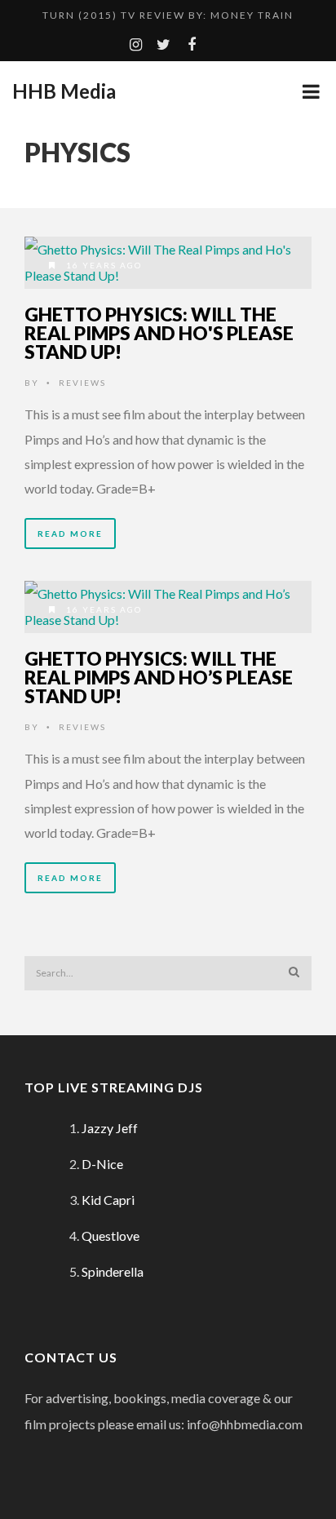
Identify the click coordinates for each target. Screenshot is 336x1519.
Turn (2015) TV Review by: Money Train (168, 15)
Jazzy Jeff (110, 1128)
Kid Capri (108, 1199)
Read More (70, 533)
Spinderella (113, 1271)
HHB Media (64, 91)
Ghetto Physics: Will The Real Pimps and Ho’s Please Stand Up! (158, 677)
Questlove (110, 1235)
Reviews (82, 383)
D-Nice (102, 1163)
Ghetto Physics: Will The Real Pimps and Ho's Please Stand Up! (159, 333)
